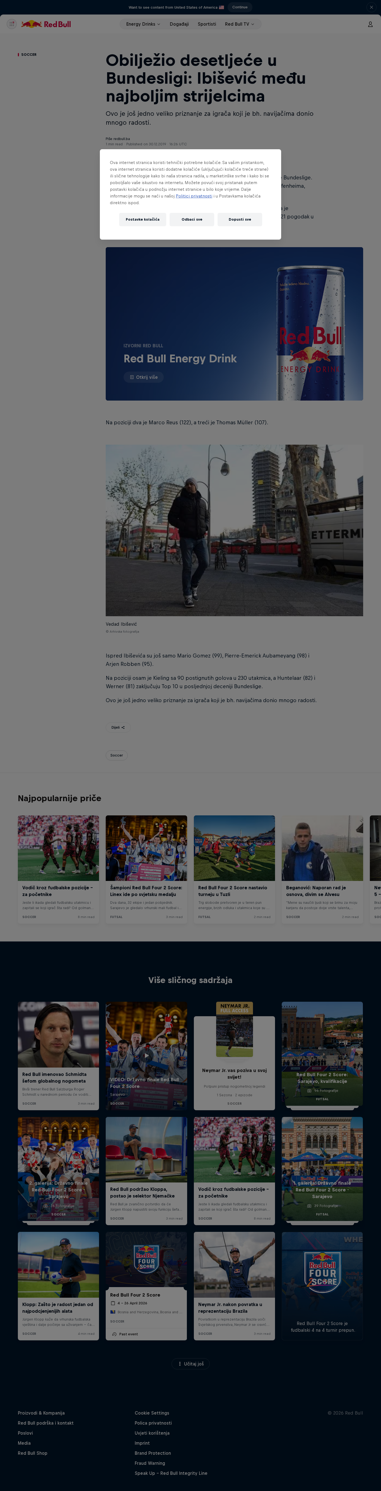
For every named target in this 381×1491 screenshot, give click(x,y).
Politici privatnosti (194, 196)
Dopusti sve (240, 219)
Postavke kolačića (143, 219)
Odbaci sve (192, 219)
